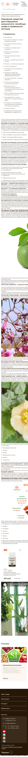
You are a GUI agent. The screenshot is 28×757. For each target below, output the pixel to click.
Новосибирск (24, 6)
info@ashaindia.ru (10, 723)
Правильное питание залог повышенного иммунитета (13, 111)
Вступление (8, 37)
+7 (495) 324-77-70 (10, 720)
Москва (23, 2)
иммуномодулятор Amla (10, 543)
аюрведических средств (7, 283)
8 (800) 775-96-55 (10, 718)
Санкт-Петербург (24, 4)
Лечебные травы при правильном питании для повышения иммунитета (12, 74)
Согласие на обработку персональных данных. (12, 747)
